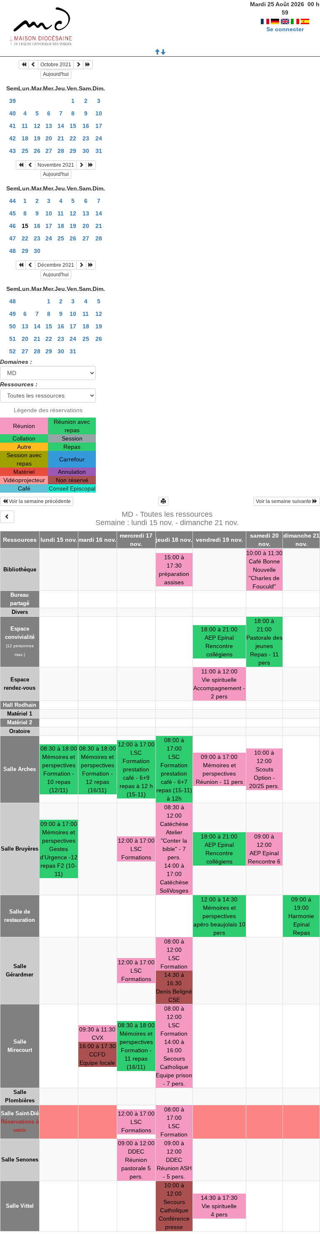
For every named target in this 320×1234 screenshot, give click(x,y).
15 (73, 126)
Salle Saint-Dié (20, 1113)
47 (12, 238)
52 (12, 351)
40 (12, 113)
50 (12, 326)
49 (12, 313)
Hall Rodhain (19, 705)
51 (12, 338)
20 (48, 138)
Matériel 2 (19, 722)
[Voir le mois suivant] (78, 64)
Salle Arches (19, 769)
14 (61, 126)
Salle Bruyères (19, 849)
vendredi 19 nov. (219, 539)
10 (98, 113)
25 (25, 151)
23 (85, 138)
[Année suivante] (88, 64)
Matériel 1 (19, 714)
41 (12, 126)
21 (61, 138)
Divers (20, 612)
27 (48, 151)
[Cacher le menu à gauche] (7, 517)
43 (12, 151)
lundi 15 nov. (58, 539)
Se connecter (285, 29)
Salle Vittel (20, 1206)
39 (12, 101)
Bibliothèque (19, 569)
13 (48, 126)
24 (98, 138)
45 (12, 213)
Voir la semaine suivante (284, 501)
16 (85, 126)
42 (12, 138)
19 (37, 138)
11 (25, 126)
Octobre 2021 (55, 65)
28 (61, 151)
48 (12, 251)
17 (98, 126)
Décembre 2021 (56, 265)
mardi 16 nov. (97, 539)
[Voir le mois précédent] (33, 64)
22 (73, 138)
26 (37, 151)
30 (85, 151)
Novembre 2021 (56, 165)
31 (98, 151)
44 (12, 201)
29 (73, 151)
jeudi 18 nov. (174, 539)
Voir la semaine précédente (39, 501)
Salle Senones (19, 1159)
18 (25, 138)
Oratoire (19, 731)
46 (12, 226)
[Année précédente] (24, 64)
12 (37, 126)
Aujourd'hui (56, 74)
